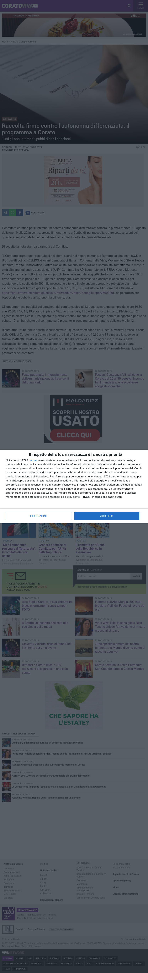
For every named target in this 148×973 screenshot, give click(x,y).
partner (33, 460)
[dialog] (74, 486)
